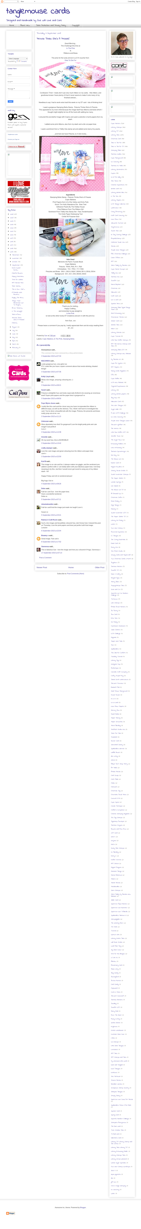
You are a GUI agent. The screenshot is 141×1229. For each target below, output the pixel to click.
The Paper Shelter (117, 478)
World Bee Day (116, 946)
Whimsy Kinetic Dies (117, 938)
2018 (11, 241)
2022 (12, 228)
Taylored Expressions (118, 386)
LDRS (113, 1038)
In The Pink (70, 48)
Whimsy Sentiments (117, 169)
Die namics (114, 428)
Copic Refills (115, 378)
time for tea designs (118, 954)
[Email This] (62, 336)
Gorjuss (113, 840)
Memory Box (115, 710)
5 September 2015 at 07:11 (51, 499)
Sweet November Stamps (119, 474)
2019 (11, 238)
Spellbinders (115, 649)
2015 (12, 252)
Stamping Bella (68, 339)
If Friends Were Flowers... (17, 293)
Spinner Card (115, 1111)
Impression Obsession (118, 626)
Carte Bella (114, 779)
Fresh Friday (115, 501)
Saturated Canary (117, 744)
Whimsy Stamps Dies (118, 1155)
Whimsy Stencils (116, 332)
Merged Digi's (115, 578)
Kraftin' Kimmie (116, 860)
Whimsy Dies (115, 135)
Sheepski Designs (117, 1091)
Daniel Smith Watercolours (119, 679)
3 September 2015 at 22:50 (51, 456)
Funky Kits (114, 547)
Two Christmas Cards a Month (121, 558)
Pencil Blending (116, 725)
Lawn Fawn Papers (117, 706)
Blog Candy (114, 973)
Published (114, 737)
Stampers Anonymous (118, 1122)
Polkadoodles (115, 886)
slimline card (115, 188)
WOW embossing (116, 447)
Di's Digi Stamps (116, 817)
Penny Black (115, 581)
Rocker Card (115, 741)
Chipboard (114, 988)
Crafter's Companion (117, 810)
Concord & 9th (115, 798)
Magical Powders (116, 467)
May (13, 337)
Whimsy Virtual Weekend (119, 1159)
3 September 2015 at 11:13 (51, 416)
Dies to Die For (116, 142)
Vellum (113, 328)
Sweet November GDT (118, 513)
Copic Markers (47, 339)
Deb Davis (114, 181)
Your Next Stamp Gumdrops (120, 1166)
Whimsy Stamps (116, 127)
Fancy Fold (114, 1011)
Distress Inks (115, 277)
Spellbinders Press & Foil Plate (121, 1105)
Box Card (114, 614)
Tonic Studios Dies (117, 1130)
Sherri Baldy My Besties (119, 265)
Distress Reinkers (117, 999)
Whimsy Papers (116, 200)
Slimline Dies (115, 325)
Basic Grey (114, 969)
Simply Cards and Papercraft (121, 555)
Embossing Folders (117, 444)
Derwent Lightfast (117, 424)
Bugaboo (114, 562)
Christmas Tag (115, 791)
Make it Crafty (115, 574)
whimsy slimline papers (118, 394)
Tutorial (113, 931)
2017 (12, 245)
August (14, 327)
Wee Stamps (115, 603)
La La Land (114, 702)
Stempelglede (115, 919)
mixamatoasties (47, 504)
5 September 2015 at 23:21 (51, 515)
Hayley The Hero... (18, 297)
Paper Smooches (117, 721)
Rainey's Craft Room (49, 520)
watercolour (115, 208)
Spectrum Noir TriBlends (119, 911)
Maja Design (115, 505)
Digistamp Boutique (117, 821)
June (14, 334)
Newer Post (42, 567)
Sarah (43, 390)
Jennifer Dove (115, 436)
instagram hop (115, 664)
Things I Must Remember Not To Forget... (18, 303)
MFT (112, 261)
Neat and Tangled (117, 1065)
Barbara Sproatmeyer (118, 451)
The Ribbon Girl (116, 459)
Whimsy (113, 390)
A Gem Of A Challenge (118, 413)
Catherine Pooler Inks (118, 242)
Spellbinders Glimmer (117, 748)
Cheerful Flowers (17, 273)
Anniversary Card (116, 965)
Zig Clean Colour (116, 950)
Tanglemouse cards (13, 134)
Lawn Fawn (114, 219)
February (15, 347)
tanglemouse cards (38, 11)
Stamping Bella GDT (117, 350)
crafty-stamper (47, 448)
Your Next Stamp (117, 528)
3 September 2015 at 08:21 (51, 385)
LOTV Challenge (115, 633)
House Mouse (115, 695)
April (14, 341)
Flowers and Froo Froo (118, 829)
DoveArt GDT (115, 1007)
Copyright (76, 25)
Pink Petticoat (115, 1076)
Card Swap (114, 775)
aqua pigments (116, 1174)
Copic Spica (115, 802)
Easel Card (114, 543)
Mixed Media (115, 714)
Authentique (114, 668)
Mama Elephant (116, 284)
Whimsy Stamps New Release (121, 353)
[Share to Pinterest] (70, 336)
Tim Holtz (114, 927)
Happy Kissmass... (18, 276)
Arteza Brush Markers (118, 607)
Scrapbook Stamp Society (120, 1088)
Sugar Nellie (114, 409)
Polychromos (115, 227)
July (13, 330)
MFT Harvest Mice (17, 283)
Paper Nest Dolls (116, 641)
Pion (112, 645)
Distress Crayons (116, 825)
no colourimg (115, 1189)
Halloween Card (116, 401)
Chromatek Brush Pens (118, 794)
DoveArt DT (115, 570)
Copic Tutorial (115, 336)
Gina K (113, 837)
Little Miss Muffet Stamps (119, 340)
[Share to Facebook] (68, 336)
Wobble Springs (116, 482)
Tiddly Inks (114, 273)
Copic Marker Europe (118, 269)
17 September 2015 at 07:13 (51, 553)
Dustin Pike (115, 231)
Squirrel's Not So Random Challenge (119, 594)
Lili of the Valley (116, 177)
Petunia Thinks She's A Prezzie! (18, 318)
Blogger (83, 1207)
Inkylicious (114, 1026)
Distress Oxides (116, 154)
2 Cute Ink (114, 957)
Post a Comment (45, 558)
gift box (113, 1182)
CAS (112, 374)
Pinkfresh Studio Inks (118, 729)
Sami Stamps (115, 890)
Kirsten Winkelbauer (117, 1030)
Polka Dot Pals (116, 733)
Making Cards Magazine (118, 371)
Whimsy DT (114, 131)
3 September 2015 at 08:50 (51, 398)
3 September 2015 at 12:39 (51, 432)
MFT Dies (114, 1053)
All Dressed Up (116, 493)
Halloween (114, 292)
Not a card (114, 300)
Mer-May (113, 455)
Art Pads (114, 767)
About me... (25, 25)
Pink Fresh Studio (117, 551)
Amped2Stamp (116, 238)
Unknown (45, 421)
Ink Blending (114, 852)
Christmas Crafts (116, 497)
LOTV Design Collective (118, 204)
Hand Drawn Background (119, 691)
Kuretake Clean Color (117, 1034)
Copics (113, 173)
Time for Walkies (17, 279)
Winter (113, 524)
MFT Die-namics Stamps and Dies (121, 345)
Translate (24, 61)
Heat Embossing (116, 313)
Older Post (99, 567)
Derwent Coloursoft (117, 996)
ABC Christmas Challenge (119, 254)
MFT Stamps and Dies (118, 1057)
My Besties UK (116, 359)
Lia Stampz (115, 1042)
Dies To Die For (70, 60)
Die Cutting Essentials (118, 539)
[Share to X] (66, 336)
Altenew (113, 961)
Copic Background (117, 158)
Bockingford (115, 977)
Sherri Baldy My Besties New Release (121, 895)
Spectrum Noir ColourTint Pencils (122, 1099)
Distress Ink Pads (117, 165)
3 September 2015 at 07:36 (51, 372)
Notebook (114, 1072)
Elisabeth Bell (115, 687)
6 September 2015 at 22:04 (51, 531)
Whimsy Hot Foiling (117, 520)
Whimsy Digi (115, 660)
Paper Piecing (115, 718)
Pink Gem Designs (117, 405)
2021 (12, 231)
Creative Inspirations (117, 185)
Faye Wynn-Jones (48, 403)
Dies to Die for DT (117, 146)
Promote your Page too (13, 139)
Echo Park (114, 618)
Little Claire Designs (117, 1045)
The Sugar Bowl (116, 440)
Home (11, 25)
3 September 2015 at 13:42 (51, 443)
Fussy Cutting (115, 1019)
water (113, 1193)
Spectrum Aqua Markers (119, 904)
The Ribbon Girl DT (117, 490)
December (16, 255)
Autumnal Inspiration (117, 532)
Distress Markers (116, 566)
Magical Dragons (116, 867)
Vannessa (45, 546)
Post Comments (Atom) (75, 574)
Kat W (43, 461)
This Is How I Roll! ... (18, 289)
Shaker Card (115, 321)
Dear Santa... (16, 286)
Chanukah (114, 787)
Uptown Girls (115, 934)
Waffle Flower (115, 752)
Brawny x (45, 535)
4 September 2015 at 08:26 (51, 484)
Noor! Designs (115, 1068)
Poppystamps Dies (117, 585)
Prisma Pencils (116, 1080)
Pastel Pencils (115, 882)
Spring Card (115, 1115)
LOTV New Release (117, 382)
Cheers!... (14, 323)
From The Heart (116, 1015)
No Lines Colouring (117, 417)
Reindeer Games (116, 1084)
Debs (43, 488)
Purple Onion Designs (118, 250)
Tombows (114, 599)
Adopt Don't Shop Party (119, 764)
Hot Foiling (114, 622)
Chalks (113, 783)
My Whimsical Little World (119, 1061)
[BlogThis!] (64, 336)
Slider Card (114, 900)
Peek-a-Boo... (16, 314)
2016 (12, 248)
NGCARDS (45, 361)
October (15, 262)
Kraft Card (114, 296)
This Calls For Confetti (118, 653)
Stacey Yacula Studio (118, 470)
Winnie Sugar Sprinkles (118, 1163)
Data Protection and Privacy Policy (51, 25)
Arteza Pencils (115, 771)
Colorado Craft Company (119, 672)
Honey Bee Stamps (117, 848)
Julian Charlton (115, 630)
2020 (12, 235)
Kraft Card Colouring (117, 215)
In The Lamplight (17, 311)
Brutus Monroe (116, 980)
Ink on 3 (113, 698)
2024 (12, 221)
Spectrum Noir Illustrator (119, 907)
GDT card (114, 833)
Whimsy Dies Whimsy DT (119, 1147)
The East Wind (115, 1126)
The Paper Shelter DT (118, 516)
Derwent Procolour (117, 683)
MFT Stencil (114, 863)
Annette (44, 437)
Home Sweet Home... (16, 269)
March (14, 344)
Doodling (113, 1003)
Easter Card (115, 463)
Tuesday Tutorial (116, 656)
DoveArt (113, 280)
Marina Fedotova (116, 875)
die (112, 1178)
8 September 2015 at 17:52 (51, 542)
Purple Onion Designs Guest (120, 420)
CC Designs (114, 536)
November (15, 258)
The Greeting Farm (117, 923)
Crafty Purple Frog (117, 675)
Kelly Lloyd (45, 376)
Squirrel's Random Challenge (120, 1118)
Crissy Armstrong (116, 211)
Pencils (113, 246)
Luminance (114, 1049)
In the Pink (70, 313)
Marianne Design (116, 871)
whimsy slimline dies (117, 192)
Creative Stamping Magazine (120, 814)
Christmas (114, 288)
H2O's (113, 844)
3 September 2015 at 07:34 (51, 356)
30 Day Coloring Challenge (119, 234)
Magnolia (113, 637)
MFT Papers (115, 367)
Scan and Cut (115, 589)
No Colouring (115, 162)
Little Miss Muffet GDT (118, 432)
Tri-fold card (115, 1134)
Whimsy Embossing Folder (119, 1151)
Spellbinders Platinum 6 (118, 915)
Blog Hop (114, 397)
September (16, 265)
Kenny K (113, 856)
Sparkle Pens (115, 303)
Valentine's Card (116, 1138)
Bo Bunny (114, 610)
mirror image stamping (118, 1186)
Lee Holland (114, 486)
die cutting (114, 756)
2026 (12, 214)
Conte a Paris (115, 992)
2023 (12, 224)
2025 (12, 217)
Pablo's (113, 879)
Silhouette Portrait (117, 223)
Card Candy (115, 984)
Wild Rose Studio (116, 942)
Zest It (113, 1170)
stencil (113, 760)
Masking (113, 509)
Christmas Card (116, 139)
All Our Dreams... (17, 308)
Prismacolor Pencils (117, 317)
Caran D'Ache (115, 257)
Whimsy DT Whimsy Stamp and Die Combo (121, 1142)
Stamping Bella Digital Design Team (120, 308)
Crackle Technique (116, 806)
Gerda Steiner (115, 1022)
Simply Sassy (115, 1095)
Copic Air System (117, 363)
